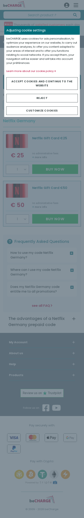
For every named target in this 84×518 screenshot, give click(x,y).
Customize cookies (42, 111)
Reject (42, 98)
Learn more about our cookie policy (30, 71)
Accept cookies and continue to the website (42, 83)
